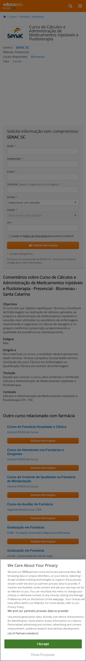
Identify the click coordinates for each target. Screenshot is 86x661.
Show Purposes (43, 654)
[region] (43, 610)
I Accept (43, 644)
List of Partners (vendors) (23, 633)
